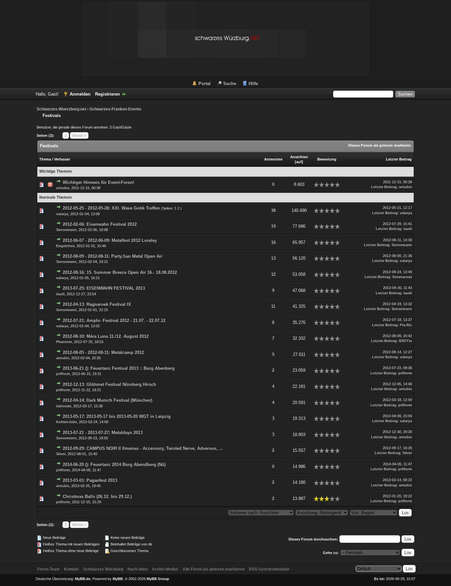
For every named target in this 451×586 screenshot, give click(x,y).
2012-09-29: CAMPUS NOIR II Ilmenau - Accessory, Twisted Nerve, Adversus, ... (143, 448)
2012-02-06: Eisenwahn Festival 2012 (100, 224)
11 (273, 306)
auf (299, 162)
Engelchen (65, 246)
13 (273, 258)
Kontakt (71, 569)
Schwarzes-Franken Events (115, 109)
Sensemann (66, 230)
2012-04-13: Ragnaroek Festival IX (97, 304)
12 (273, 274)
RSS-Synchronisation (269, 569)
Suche (229, 83)
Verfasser (62, 159)
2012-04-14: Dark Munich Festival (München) (107, 400)
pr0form (63, 374)
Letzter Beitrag (399, 159)
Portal (204, 83)
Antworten (273, 159)
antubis (62, 188)
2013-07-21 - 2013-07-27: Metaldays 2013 (103, 432)
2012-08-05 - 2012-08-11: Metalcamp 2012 (103, 352)
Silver (61, 454)
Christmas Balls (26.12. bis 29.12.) (97, 496)
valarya (62, 214)
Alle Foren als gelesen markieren (214, 569)
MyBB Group (158, 579)
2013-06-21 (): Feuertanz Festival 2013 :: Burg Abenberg (119, 368)
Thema (45, 159)
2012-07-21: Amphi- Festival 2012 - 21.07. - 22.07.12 (114, 320)
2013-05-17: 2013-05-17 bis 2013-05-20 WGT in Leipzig (117, 416)
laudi (407, 229)
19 (273, 226)
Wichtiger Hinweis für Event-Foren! (98, 182)
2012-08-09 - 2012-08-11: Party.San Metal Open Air (112, 256)
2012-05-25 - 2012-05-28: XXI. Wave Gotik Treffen (111, 208)
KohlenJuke (66, 422)
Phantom (64, 342)
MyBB (118, 579)
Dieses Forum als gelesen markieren (379, 145)
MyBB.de (82, 579)
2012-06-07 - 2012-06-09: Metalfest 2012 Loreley (110, 240)
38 (273, 210)
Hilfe (253, 83)
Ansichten (299, 157)
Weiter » (79, 135)
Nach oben (137, 569)
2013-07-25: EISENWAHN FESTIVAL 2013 (104, 288)
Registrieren (107, 94)
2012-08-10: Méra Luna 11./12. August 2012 (106, 336)
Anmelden (80, 94)
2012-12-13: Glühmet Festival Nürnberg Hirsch (109, 384)
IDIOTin (405, 341)
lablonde (63, 406)
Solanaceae (402, 277)
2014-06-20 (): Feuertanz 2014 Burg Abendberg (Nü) (114, 464)
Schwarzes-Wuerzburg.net (61, 109)
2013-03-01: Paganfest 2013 (90, 480)
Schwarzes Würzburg (103, 569)
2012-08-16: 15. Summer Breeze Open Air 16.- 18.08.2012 (120, 272)
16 (273, 242)
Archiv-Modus (165, 569)
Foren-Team (48, 569)
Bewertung (326, 159)
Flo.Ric (406, 325)
